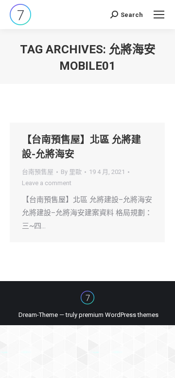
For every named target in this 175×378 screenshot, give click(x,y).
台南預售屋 (37, 171)
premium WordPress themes (118, 314)
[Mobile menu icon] (159, 14)
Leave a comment (46, 183)
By (71, 171)
